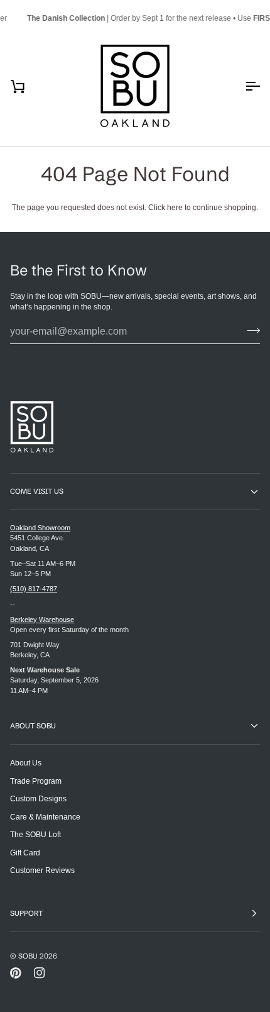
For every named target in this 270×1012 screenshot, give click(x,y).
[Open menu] (241, 86)
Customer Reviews (42, 870)
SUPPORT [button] (26, 913)
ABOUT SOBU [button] (33, 725)
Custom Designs (38, 798)
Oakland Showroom (40, 527)
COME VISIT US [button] (36, 491)
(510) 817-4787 (33, 588)
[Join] (249, 330)
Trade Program (36, 781)
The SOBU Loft (35, 834)
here (175, 207)
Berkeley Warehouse (42, 619)
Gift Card (25, 852)
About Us (25, 763)
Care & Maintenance (45, 817)
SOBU (28, 956)
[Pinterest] (15, 973)
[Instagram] (39, 973)
